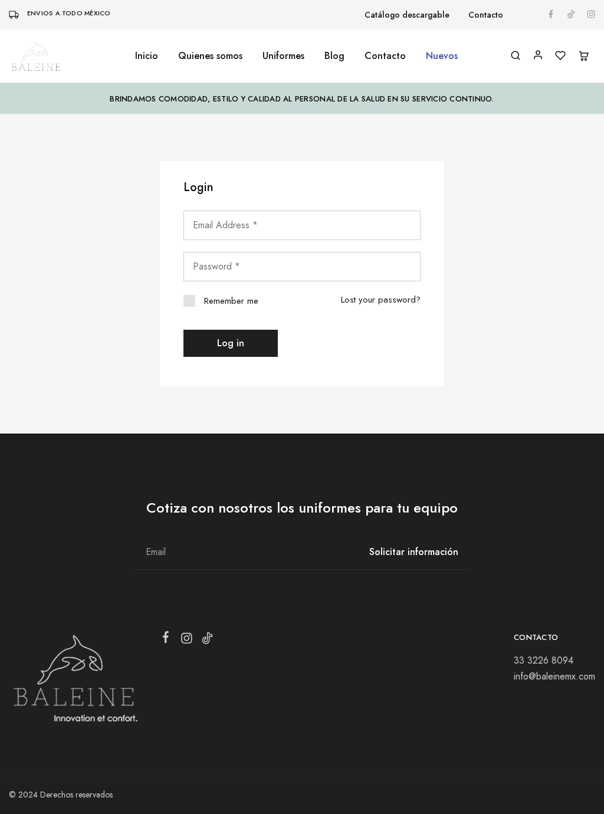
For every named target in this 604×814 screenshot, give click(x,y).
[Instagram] (186, 640)
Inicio (146, 56)
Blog (334, 56)
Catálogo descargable (407, 15)
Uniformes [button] (283, 56)
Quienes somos (210, 56)
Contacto (485, 15)
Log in (230, 343)
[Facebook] (166, 639)
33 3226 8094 (543, 660)
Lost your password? (381, 299)
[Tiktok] (207, 640)
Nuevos (442, 56)
